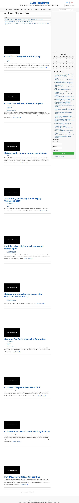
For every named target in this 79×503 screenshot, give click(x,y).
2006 (8, 19)
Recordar (56, 150)
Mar (12, 21)
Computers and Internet (11, 251)
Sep (25, 21)
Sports (30, 9)
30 (5, 24)
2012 (24, 19)
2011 (21, 19)
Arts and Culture (10, 59)
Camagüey (9, 343)
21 (35, 23)
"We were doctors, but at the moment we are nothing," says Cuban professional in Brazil (64, 115)
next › (27, 492)
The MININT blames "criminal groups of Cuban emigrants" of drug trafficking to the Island (64, 100)
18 (30, 23)
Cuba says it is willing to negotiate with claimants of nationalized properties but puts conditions (63, 91)
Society (44, 9)
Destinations (9, 107)
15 (25, 23)
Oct (27, 21)
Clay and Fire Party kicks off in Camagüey (25, 339)
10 (17, 23)
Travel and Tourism (10, 105)
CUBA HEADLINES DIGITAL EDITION (37, 502)
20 (34, 23)
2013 (26, 19)
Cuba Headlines (39, 2)
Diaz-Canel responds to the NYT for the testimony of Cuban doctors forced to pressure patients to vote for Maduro (64, 125)
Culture (37, 9)
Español (72, 5)
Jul (20, 21)
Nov (29, 21)
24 (40, 23)
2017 (37, 19)
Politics (17, 9)
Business (9, 9)
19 (32, 23)
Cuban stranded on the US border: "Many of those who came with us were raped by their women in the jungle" (64, 84)
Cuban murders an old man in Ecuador (62, 102)
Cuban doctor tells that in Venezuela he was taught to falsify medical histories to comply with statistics (64, 105)
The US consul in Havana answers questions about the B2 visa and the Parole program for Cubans (64, 132)
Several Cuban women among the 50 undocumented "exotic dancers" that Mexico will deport (64, 109)
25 (42, 23)
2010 (19, 19)
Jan (7, 21)
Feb (9, 21)
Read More (43, 68)
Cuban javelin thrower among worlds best (25, 153)
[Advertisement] (27, 36)
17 (29, 23)
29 (48, 23)
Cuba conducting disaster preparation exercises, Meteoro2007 (23, 295)
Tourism (24, 9)
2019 (42, 19)
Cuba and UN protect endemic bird (22, 387)
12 (21, 23)
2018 (39, 19)
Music (8, 61)
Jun (18, 21)
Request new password (59, 156)
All (5, 19)
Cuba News (44, 501)
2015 (32, 19)
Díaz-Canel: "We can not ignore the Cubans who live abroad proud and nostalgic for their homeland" (64, 136)
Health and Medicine (11, 299)
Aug (22, 21)
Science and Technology (11, 110)
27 (45, 23)
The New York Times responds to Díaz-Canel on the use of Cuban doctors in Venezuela (64, 118)
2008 (13, 19)
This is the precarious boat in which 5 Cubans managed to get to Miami (64, 80)
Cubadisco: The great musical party (22, 56)
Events (8, 60)
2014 (29, 19)
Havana (8, 108)
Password (55, 146)
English (67, 5)
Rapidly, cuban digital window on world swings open (24, 247)
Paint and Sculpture (10, 345)
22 (37, 23)
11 (19, 23)
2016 (34, 19)
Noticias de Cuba (29, 501)
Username (55, 141)
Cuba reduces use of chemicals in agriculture (27, 431)
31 (7, 24)
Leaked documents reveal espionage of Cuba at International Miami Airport (64, 74)
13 (22, 23)
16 (27, 23)
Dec (31, 21)
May (16, 21)
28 (47, 23)
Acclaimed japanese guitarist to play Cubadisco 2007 (22, 199)
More (49, 9)
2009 (16, 19)
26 (43, 23)
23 (38, 23)
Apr (14, 21)
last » (31, 492)
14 (24, 23)
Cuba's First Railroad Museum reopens (23, 103)
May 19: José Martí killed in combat (22, 477)
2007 (11, 19)
